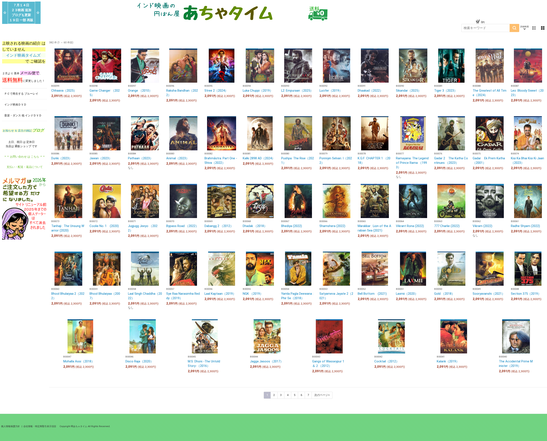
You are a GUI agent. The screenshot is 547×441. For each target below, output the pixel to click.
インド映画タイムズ (24, 55)
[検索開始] (514, 28)
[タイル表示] (542, 28)
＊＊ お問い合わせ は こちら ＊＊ (24, 156)
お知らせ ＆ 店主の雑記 (23, 130)
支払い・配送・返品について (25, 166)
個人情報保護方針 (11, 426)
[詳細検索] (524, 28)
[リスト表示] (534, 28)
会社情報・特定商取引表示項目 (39, 426)
